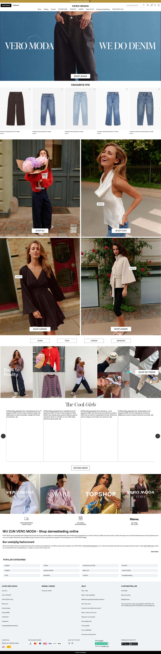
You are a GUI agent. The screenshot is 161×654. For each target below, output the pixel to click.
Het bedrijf (124, 590)
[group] (15, 112)
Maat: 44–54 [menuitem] (90, 9)
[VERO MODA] (80, 6)
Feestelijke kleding (127, 575)
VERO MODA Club (7, 599)
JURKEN (7, 570)
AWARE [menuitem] (81, 9)
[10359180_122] (121, 262)
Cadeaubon (5, 621)
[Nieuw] (40, 188)
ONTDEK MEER (80, 468)
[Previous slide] (1, 108)
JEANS (46, 565)
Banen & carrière (126, 595)
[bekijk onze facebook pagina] (69, 643)
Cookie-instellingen (80, 652)
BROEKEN (47, 575)
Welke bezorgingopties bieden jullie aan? (92, 599)
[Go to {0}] (80, 46)
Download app (6, 608)
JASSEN (6, 565)
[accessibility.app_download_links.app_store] (134, 645)
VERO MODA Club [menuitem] (117, 9)
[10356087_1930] (40, 262)
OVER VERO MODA (9, 586)
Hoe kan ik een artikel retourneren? (91, 608)
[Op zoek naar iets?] (143, 5)
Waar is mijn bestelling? (88, 595)
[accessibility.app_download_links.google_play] (125, 645)
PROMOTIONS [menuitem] (62, 9)
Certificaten (5, 617)
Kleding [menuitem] (46, 9)
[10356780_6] (121, 163)
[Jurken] (40, 310)
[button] (15, 109)
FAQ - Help (84, 590)
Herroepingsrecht (86, 621)
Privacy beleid (85, 625)
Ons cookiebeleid (86, 630)
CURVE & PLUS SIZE (89, 565)
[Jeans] (40, 340)
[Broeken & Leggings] (121, 340)
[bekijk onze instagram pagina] (72, 643)
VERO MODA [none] (6, 5)
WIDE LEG (86, 570)
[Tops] (121, 212)
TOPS (6, 575)
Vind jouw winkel (46, 590)
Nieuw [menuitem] (39, 9)
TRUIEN (85, 575)
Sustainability (6, 612)
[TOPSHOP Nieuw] (100, 493)
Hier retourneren (86, 604)
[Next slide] (159, 108)
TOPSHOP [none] (16, 5)
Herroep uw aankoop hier (88, 634)
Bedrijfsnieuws (125, 599)
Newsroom (5, 604)
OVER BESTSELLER (129, 586)
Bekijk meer (154, 551)
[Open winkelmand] (159, 5)
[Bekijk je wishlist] (155, 5)
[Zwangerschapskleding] (20, 493)
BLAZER (124, 565)
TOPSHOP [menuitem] (73, 9)
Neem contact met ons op (88, 612)
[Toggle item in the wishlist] (29, 89)
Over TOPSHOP (6, 595)
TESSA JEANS (126, 570)
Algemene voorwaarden (88, 617)
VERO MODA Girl (148, 546)
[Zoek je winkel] (148, 5)
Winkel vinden (48, 586)
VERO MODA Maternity (90, 546)
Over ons (4, 590)
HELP (83, 586)
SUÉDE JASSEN (48, 570)
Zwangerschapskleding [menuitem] (103, 9)
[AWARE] (60, 493)
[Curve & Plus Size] (141, 493)
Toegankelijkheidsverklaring (10, 625)
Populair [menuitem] (53, 9)
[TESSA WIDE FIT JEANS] (80, 372)
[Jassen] (121, 310)
